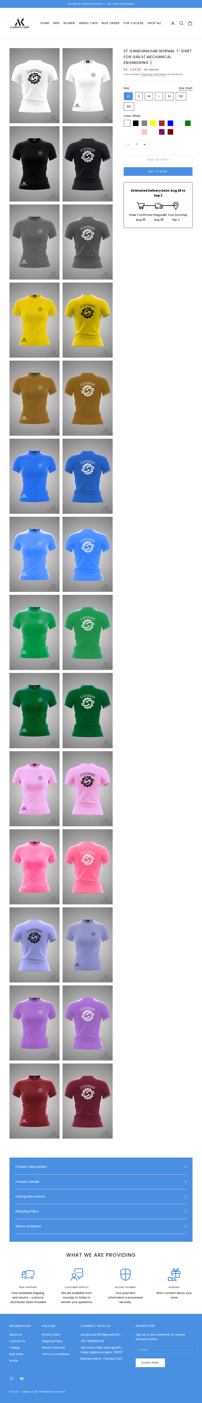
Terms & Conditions (55, 1354)
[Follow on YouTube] (22, 1379)
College (14, 1348)
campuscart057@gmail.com (100, 1335)
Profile (13, 1361)
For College (133, 23)
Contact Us (17, 1341)
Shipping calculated (154, 74)
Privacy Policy (51, 1335)
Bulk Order (111, 23)
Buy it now (158, 171)
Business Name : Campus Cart (101, 1359)
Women (69, 23)
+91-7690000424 (92, 1341)
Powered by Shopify (52, 1391)
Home (45, 23)
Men (56, 23)
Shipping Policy (52, 1341)
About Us (15, 1335)
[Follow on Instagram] (11, 1379)
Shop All (154, 23)
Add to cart (158, 159)
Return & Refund (53, 1348)
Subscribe (150, 1363)
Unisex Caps (88, 23)
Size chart (186, 88)
